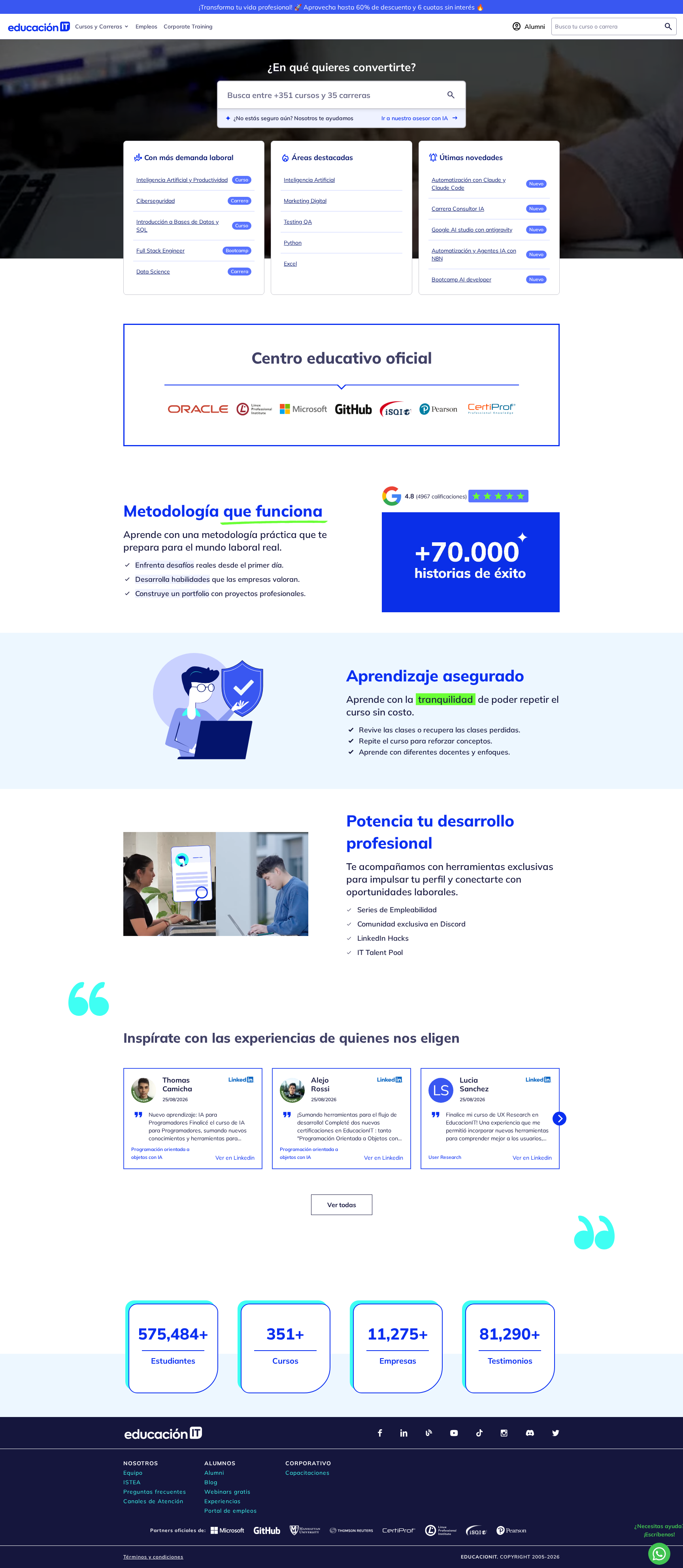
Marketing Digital (305, 200)
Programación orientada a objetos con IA (160, 1153)
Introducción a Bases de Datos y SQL (177, 225)
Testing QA (298, 221)
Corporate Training (188, 26)
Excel (290, 263)
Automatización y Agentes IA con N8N (474, 254)
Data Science (153, 271)
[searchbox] (607, 26)
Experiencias (222, 1501)
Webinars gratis (227, 1491)
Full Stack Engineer (160, 250)
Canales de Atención (153, 1501)
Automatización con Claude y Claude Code (469, 183)
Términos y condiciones (153, 1557)
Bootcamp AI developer (461, 279)
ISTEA (132, 1482)
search (451, 95)
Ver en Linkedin (235, 1157)
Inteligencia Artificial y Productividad (182, 179)
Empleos (146, 26)
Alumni (214, 1472)
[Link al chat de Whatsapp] (659, 1554)
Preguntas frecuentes (154, 1491)
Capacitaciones (307, 1472)
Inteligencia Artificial (309, 179)
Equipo (133, 1472)
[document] (193, 1123)
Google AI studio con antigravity (472, 229)
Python (293, 242)
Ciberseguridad (155, 200)
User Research (444, 1157)
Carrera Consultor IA (458, 208)
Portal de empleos (230, 1510)
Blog (210, 1482)
